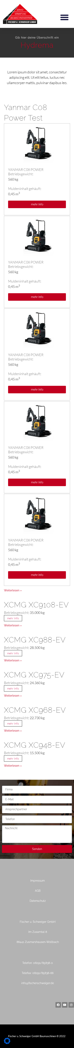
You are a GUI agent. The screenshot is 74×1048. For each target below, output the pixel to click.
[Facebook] (58, 1005)
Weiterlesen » (13, 590)
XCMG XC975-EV (34, 674)
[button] (64, 17)
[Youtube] (64, 1005)
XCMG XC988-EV (35, 639)
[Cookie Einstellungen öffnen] (7, 1043)
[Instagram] (71, 1005)
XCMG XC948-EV (34, 745)
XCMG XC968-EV (35, 710)
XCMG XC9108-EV (36, 604)
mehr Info (13, 618)
